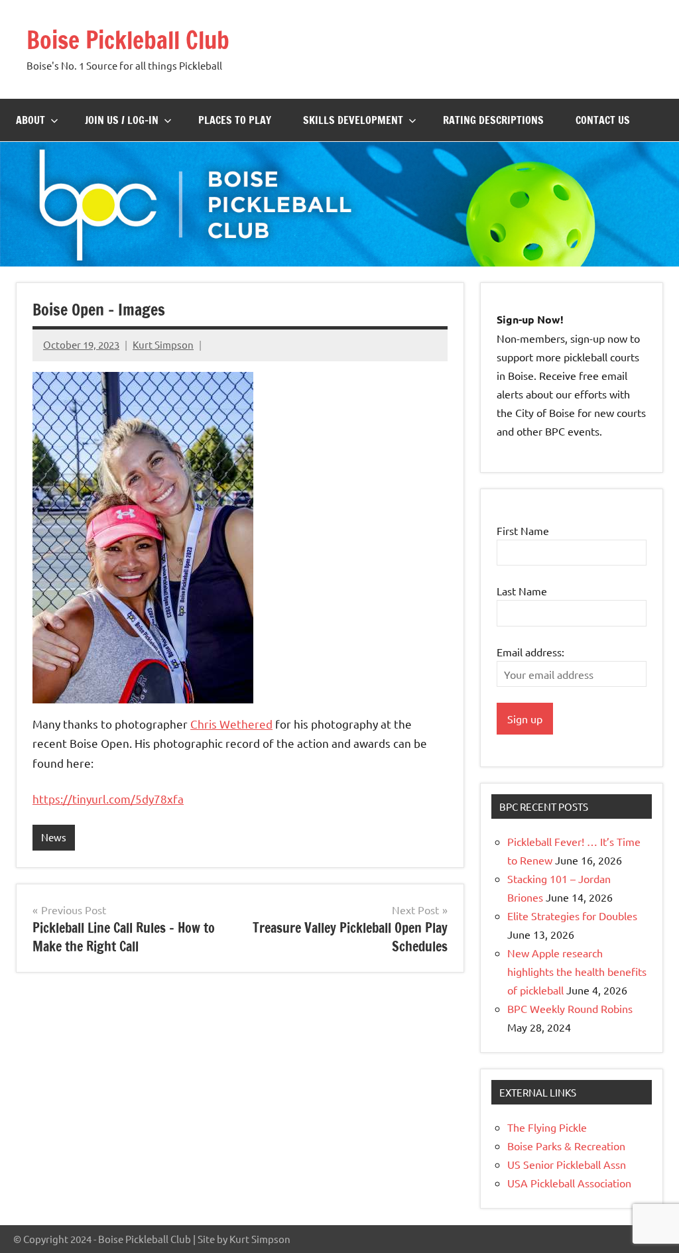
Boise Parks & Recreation (566, 1145)
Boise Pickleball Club (128, 40)
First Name (523, 530)
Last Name (522, 590)
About (30, 120)
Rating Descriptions (493, 120)
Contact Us (603, 120)
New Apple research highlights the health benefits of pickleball (577, 971)
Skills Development (353, 120)
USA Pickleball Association (569, 1182)
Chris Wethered (231, 724)
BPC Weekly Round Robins (570, 1008)
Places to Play (234, 120)
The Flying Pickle (547, 1127)
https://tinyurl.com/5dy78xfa (108, 799)
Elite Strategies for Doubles (572, 915)
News (53, 837)
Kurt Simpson (163, 344)
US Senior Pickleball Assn (566, 1164)
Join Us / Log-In (121, 120)
